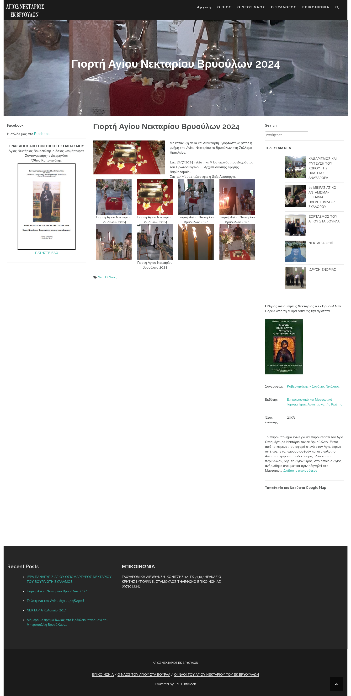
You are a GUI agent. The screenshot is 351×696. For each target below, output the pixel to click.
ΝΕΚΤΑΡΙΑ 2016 (320, 243)
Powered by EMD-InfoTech (175, 684)
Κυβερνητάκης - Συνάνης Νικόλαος (313, 386)
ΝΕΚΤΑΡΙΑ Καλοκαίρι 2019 (47, 610)
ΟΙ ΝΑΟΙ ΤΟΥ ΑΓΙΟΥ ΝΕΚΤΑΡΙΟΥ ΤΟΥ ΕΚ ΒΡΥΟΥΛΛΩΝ (216, 674)
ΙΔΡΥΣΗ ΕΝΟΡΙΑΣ (322, 269)
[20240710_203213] (196, 242)
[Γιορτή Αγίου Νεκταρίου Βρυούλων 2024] (114, 196)
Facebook (41, 134)
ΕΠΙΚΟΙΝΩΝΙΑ (316, 7)
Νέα (100, 277)
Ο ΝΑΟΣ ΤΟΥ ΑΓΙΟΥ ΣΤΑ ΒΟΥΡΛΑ (143, 674)
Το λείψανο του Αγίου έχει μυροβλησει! (55, 601)
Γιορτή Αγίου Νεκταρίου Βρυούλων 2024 (57, 591)
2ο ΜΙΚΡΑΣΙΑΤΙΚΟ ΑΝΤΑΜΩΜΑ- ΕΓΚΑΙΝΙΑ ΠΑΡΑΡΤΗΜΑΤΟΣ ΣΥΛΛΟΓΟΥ (322, 197)
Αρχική (204, 7)
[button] (337, 8)
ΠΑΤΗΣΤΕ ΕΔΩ (46, 253)
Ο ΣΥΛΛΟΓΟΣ (283, 7)
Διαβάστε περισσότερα (300, 470)
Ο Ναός (111, 277)
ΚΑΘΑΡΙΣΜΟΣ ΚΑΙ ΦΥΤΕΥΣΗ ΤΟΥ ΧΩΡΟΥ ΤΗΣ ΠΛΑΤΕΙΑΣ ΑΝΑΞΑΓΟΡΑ (322, 168)
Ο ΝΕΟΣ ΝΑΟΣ (251, 7)
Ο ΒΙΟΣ (224, 7)
